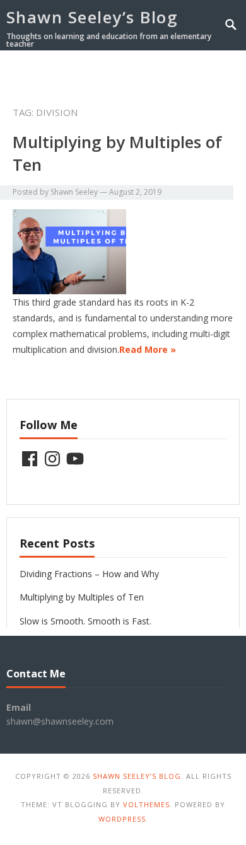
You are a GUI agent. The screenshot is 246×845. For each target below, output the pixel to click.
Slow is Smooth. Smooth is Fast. (85, 621)
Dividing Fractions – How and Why (89, 574)
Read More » (147, 349)
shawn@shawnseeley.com (60, 721)
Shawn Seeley (74, 192)
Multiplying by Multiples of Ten (82, 597)
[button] (209, 71)
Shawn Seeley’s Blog (92, 17)
